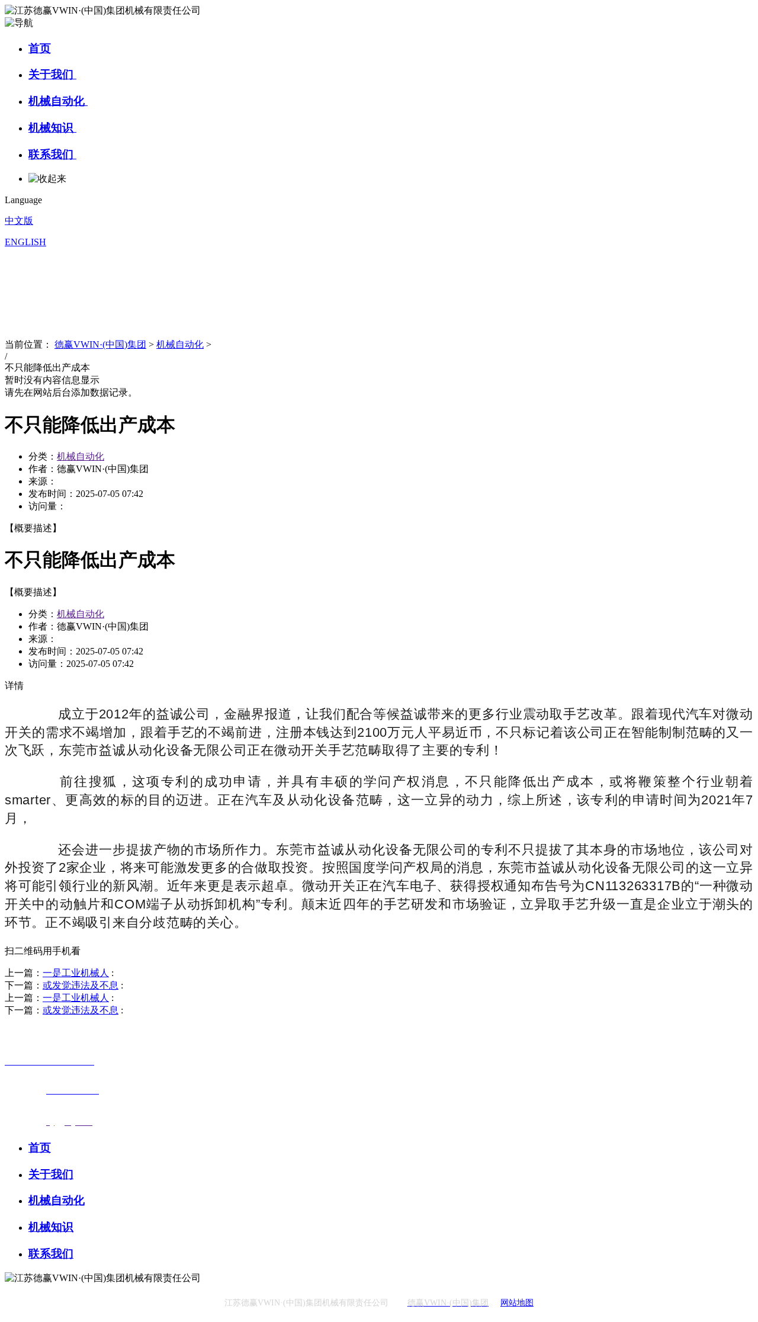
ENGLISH (25, 242)
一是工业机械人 (76, 973)
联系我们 (52, 154)
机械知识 (52, 127)
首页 (39, 48)
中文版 (19, 221)
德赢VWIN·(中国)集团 (100, 344)
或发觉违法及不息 (80, 985)
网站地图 (517, 1302)
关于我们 (52, 74)
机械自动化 (58, 101)
